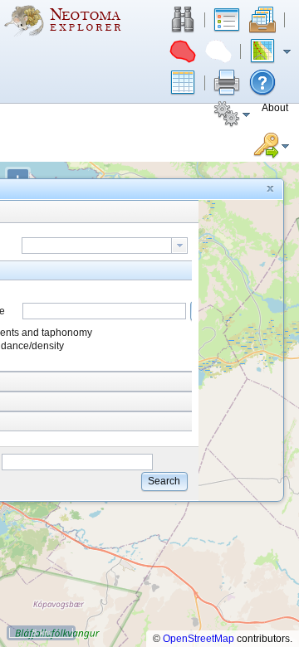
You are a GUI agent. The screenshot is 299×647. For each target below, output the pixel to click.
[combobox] (105, 245)
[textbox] (96, 245)
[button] (183, 20)
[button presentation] (179, 245)
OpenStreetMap (198, 639)
